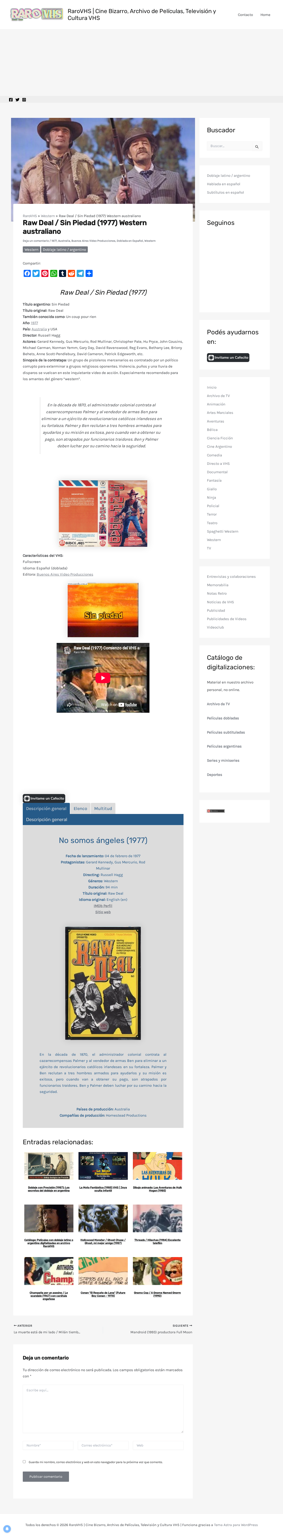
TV (209, 548)
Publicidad (216, 610)
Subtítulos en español (225, 192)
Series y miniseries (223, 760)
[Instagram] (24, 100)
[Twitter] (17, 100)
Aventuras (215, 421)
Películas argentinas (224, 746)
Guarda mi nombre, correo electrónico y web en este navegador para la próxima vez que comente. (96, 1462)
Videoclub (215, 627)
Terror (212, 514)
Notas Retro (217, 593)
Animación (216, 404)
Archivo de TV (218, 395)
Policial (213, 506)
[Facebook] (11, 100)
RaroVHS (30, 216)
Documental (217, 472)
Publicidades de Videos (227, 619)
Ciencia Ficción (220, 438)
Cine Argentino (219, 446)
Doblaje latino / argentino (64, 249)
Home (265, 14)
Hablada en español (223, 184)
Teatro (212, 523)
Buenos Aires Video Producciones (93, 240)
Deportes (214, 774)
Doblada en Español (130, 240)
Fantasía (214, 480)
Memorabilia (217, 585)
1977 (54, 240)
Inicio (211, 387)
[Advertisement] (141, 63)
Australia (64, 240)
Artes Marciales (220, 413)
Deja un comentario (36, 240)
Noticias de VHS (220, 602)
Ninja (211, 497)
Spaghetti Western (222, 531)
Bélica (212, 429)
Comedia (214, 455)
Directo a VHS (218, 463)
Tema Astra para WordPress (236, 1525)
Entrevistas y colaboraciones (231, 576)
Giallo (212, 489)
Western (48, 216)
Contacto (245, 14)
